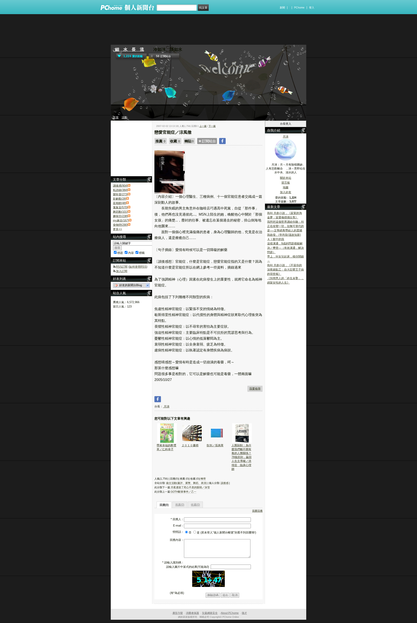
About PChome (230, 613)
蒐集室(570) (120, 207)
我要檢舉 (255, 388)
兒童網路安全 (210, 613)
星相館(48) (119, 203)
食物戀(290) (120, 224)
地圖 (285, 187)
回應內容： (177, 540)
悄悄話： (178, 531)
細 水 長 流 (129, 49)
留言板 (285, 182)
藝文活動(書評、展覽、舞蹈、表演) (186, 483)
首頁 (116, 117)
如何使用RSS (137, 266)
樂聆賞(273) (120, 194)
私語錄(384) (120, 190)
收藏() (195, 504)
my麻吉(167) (121, 220)
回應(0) (164, 505)
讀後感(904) (120, 185)
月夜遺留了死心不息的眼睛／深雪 (190, 487)
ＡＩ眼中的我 (275, 239)
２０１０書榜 (190, 445)
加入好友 (285, 192)
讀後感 (224, 483)
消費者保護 (192, 613)
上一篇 (203, 126)
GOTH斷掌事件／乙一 (183, 491)
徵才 (244, 613)
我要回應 (257, 510)
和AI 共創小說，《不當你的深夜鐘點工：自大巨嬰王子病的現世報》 (285, 270)
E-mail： (178, 525)
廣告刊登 (177, 613)
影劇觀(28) (119, 198)
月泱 (166, 406)
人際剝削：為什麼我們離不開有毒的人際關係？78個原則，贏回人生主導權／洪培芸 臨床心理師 (242, 457)
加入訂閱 (121, 271)
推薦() (179, 504)
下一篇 (212, 126)
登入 (311, 7)
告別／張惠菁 (215, 445)
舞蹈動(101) (120, 211)
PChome (299, 7)
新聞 (282, 7)
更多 (117, 229)
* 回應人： (177, 519)
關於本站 (285, 177)
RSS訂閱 (121, 266)
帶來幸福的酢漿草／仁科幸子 (166, 447)
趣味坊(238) (120, 216)
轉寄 (203, 478)
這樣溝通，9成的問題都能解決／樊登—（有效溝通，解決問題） (285, 248)
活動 (124, 117)
